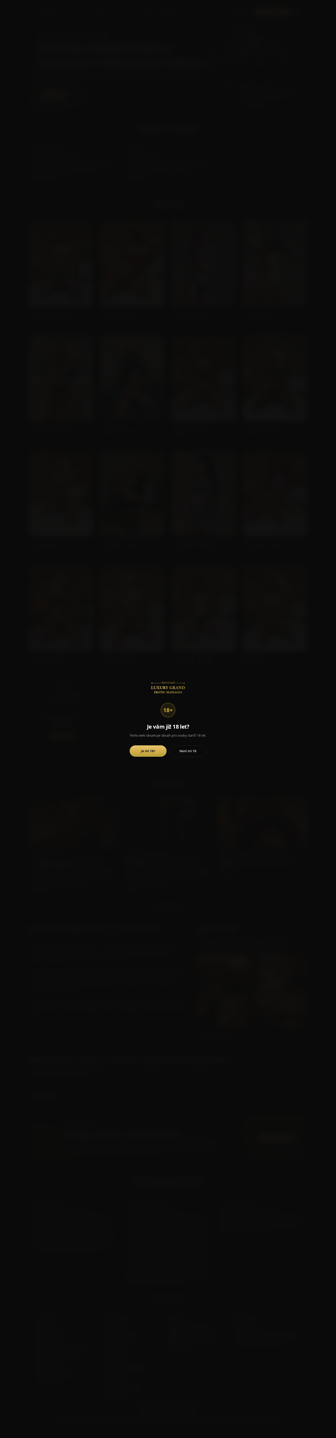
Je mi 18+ (148, 751)
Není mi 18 (187, 751)
